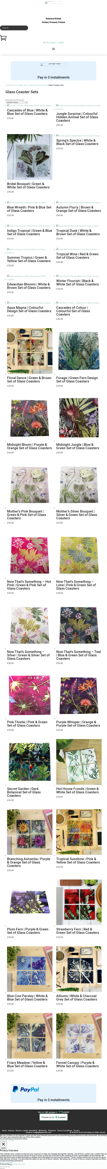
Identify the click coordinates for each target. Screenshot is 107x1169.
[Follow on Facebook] (39, 1126)
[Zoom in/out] (1, 1166)
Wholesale (42, 1131)
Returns (19, 1131)
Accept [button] (11, 1140)
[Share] (6, 1166)
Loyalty (25, 1131)
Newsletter (33, 1131)
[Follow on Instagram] (45, 1126)
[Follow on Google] (51, 1126)
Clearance (52, 1131)
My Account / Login (53, 42)
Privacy (76, 1131)
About (4, 1131)
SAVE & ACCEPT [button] (6, 1162)
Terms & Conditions (64, 1131)
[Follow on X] (56, 1126)
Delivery (11, 1131)
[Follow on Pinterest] (68, 1126)
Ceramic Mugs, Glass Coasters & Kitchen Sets (29, 85)
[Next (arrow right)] (3, 1168)
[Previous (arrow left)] (1, 1168)
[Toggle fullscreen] (3, 1166)
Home (7, 85)
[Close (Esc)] (8, 1166)
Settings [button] (4, 1140)
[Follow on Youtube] (62, 1126)
